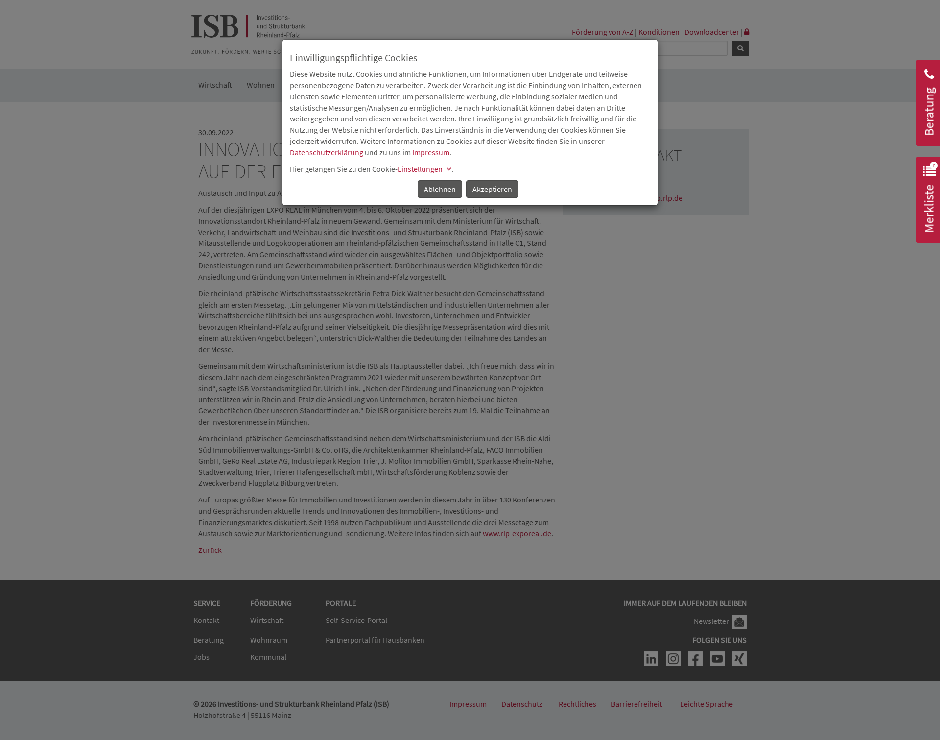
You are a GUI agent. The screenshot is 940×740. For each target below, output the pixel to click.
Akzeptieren (492, 189)
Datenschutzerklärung (326, 152)
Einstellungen (420, 169)
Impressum (430, 152)
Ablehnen (440, 189)
